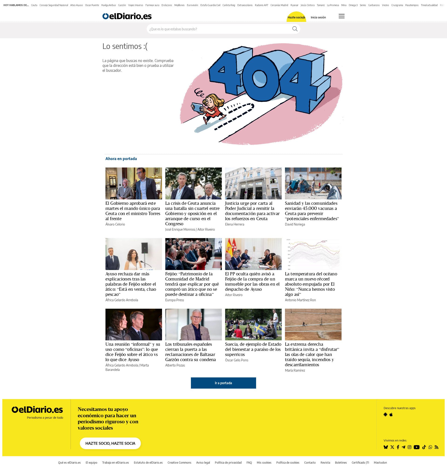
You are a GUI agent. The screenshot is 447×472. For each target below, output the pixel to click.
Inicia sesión (318, 17)
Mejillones (179, 5)
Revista (325, 462)
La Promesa (333, 5)
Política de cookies (287, 462)
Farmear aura (152, 5)
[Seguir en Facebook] (398, 447)
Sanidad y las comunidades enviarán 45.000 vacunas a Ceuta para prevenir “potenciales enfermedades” (312, 210)
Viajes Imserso (135, 5)
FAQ (249, 462)
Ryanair (294, 5)
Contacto (310, 462)
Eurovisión (192, 5)
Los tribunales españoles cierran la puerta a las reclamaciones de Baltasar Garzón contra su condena (190, 351)
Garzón (122, 5)
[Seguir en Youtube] (417, 447)
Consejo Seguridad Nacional (54, 5)
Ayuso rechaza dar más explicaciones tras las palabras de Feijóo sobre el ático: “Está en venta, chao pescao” (130, 284)
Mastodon (380, 462)
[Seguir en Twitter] (392, 447)
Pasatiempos (412, 5)
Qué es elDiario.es (69, 462)
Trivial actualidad (429, 5)
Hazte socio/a (296, 17)
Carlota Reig (229, 5)
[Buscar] (295, 29)
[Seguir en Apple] (391, 414)
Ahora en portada (121, 158)
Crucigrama (397, 5)
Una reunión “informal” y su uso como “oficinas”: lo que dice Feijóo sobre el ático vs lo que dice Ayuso (132, 351)
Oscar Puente (92, 5)
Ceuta (34, 5)
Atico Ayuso (76, 5)
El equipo (91, 462)
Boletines (341, 462)
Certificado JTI (360, 462)
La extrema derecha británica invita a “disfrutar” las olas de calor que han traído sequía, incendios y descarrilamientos (312, 354)
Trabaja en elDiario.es (115, 462)
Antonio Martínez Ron (300, 300)
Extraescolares (245, 5)
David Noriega (295, 224)
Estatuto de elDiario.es (148, 462)
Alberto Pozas (175, 365)
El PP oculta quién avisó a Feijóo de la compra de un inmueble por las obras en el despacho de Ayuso (252, 281)
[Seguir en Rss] (436, 447)
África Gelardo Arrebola (121, 300)
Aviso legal (203, 462)
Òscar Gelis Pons (236, 360)
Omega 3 (353, 5)
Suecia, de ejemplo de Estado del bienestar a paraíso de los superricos (253, 349)
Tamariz (321, 5)
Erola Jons (167, 5)
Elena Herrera (234, 224)
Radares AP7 (261, 5)
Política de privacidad (228, 462)
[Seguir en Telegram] (403, 447)
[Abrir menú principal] (342, 16)
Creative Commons (179, 462)
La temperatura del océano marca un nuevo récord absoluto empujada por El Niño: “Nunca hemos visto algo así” (311, 284)
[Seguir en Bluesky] (386, 447)
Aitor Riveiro (206, 229)
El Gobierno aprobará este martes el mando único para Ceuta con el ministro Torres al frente (132, 210)
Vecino (385, 5)
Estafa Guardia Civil (210, 5)
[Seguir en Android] (385, 414)
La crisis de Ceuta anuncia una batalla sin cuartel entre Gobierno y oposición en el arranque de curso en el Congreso (192, 213)
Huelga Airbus (108, 5)
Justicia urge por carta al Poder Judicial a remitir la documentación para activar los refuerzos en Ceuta (252, 210)
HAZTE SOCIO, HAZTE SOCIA (110, 443)
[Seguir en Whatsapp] (430, 447)
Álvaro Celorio (115, 224)
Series (363, 5)
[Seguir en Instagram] (409, 447)
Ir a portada (223, 383)
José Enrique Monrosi (180, 229)
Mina (343, 5)
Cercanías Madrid (279, 5)
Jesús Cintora (308, 5)
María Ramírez (295, 370)
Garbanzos (374, 5)
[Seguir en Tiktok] (424, 447)
